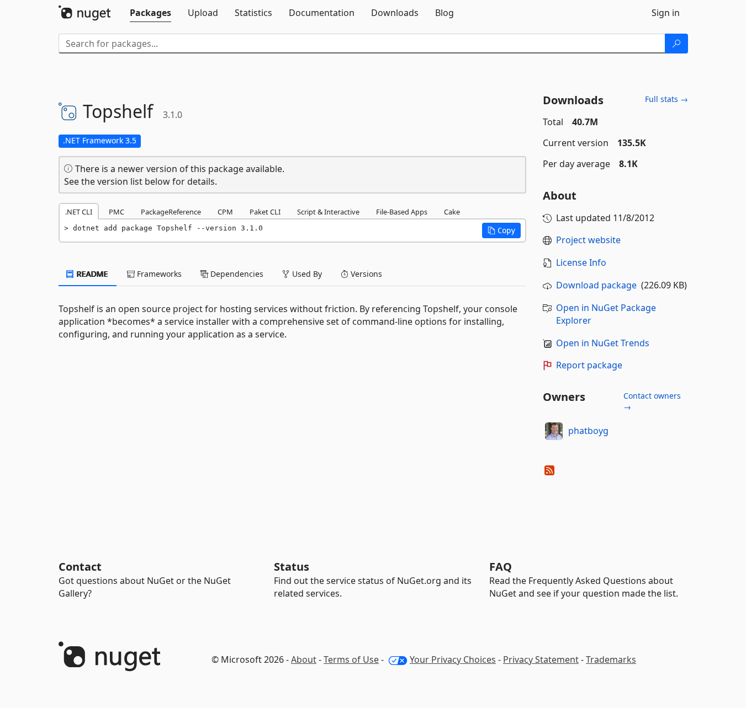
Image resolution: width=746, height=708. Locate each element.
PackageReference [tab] (171, 212)
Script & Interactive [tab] (328, 212)
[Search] (676, 43)
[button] (501, 230)
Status (291, 566)
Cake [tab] (452, 212)
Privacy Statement (541, 659)
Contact (80, 566)
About (303, 659)
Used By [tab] (306, 274)
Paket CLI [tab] (265, 212)
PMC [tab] (116, 212)
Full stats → (666, 99)
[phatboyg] (554, 431)
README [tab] (91, 274)
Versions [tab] (365, 274)
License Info (581, 262)
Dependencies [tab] (235, 274)
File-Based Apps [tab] (401, 212)
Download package (596, 285)
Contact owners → (652, 401)
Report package (589, 365)
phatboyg (588, 431)
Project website (588, 240)
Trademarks (611, 659)
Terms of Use (351, 659)
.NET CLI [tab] (78, 212)
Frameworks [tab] (158, 274)
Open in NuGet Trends (602, 343)
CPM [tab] (225, 212)
